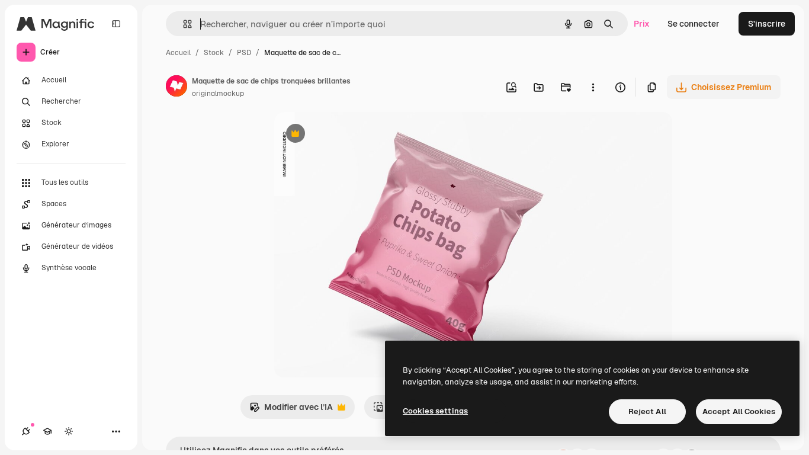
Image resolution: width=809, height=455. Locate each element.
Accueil (178, 52)
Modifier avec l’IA (291, 410)
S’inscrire (766, 23)
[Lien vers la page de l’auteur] (176, 87)
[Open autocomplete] (182, 24)
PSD (244, 52)
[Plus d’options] (593, 87)
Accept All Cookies (738, 411)
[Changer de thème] (68, 431)
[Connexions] (26, 431)
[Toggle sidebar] (116, 23)
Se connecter (693, 23)
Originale (352, 134)
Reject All (647, 411)
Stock (214, 52)
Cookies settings (435, 411)
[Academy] (47, 431)
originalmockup (218, 93)
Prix (642, 23)
